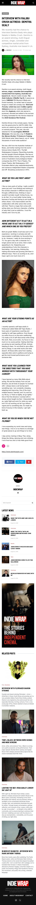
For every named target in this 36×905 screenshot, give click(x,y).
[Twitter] (20, 900)
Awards (12, 543)
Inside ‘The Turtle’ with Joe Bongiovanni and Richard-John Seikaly (21, 533)
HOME (5, 895)
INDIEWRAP (18, 489)
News (12, 556)
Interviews (5, 13)
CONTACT (29, 895)
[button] (3, 3)
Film (3, 685)
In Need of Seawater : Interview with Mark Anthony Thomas (17, 852)
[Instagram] (15, 900)
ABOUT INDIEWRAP (17, 895)
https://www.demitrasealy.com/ (13, 452)
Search (32, 502)
